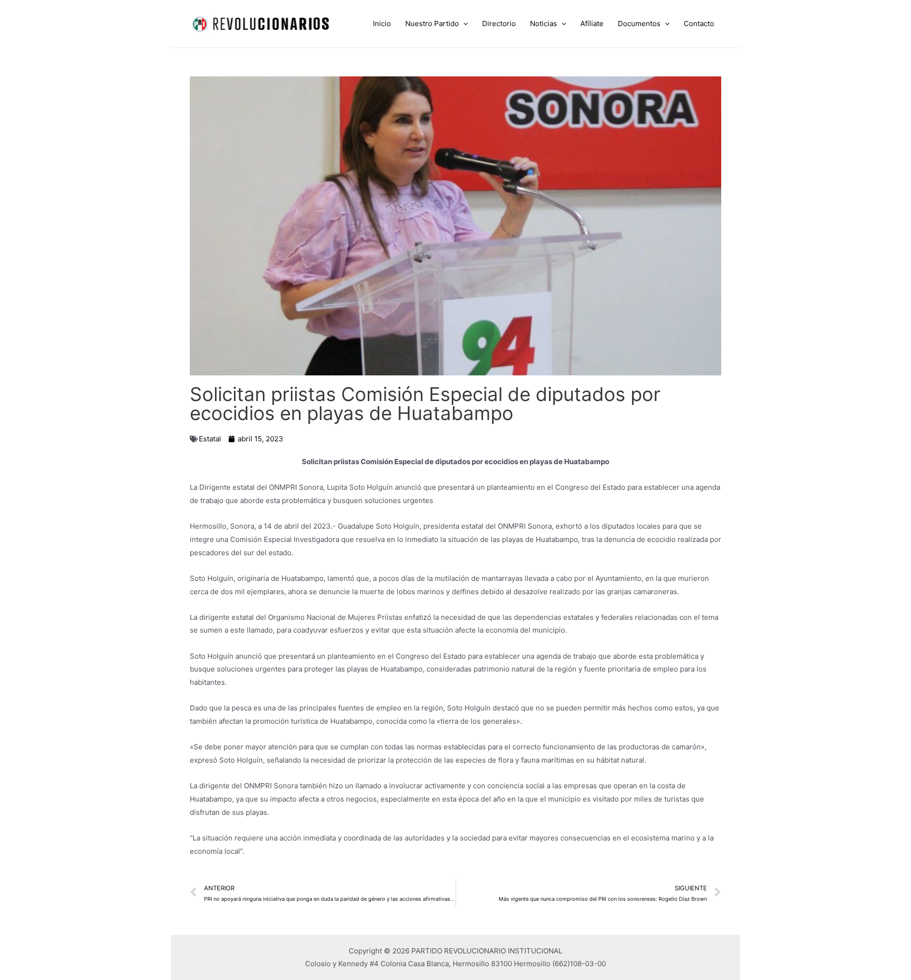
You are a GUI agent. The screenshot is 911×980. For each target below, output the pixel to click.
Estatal (210, 438)
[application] (463, 23)
